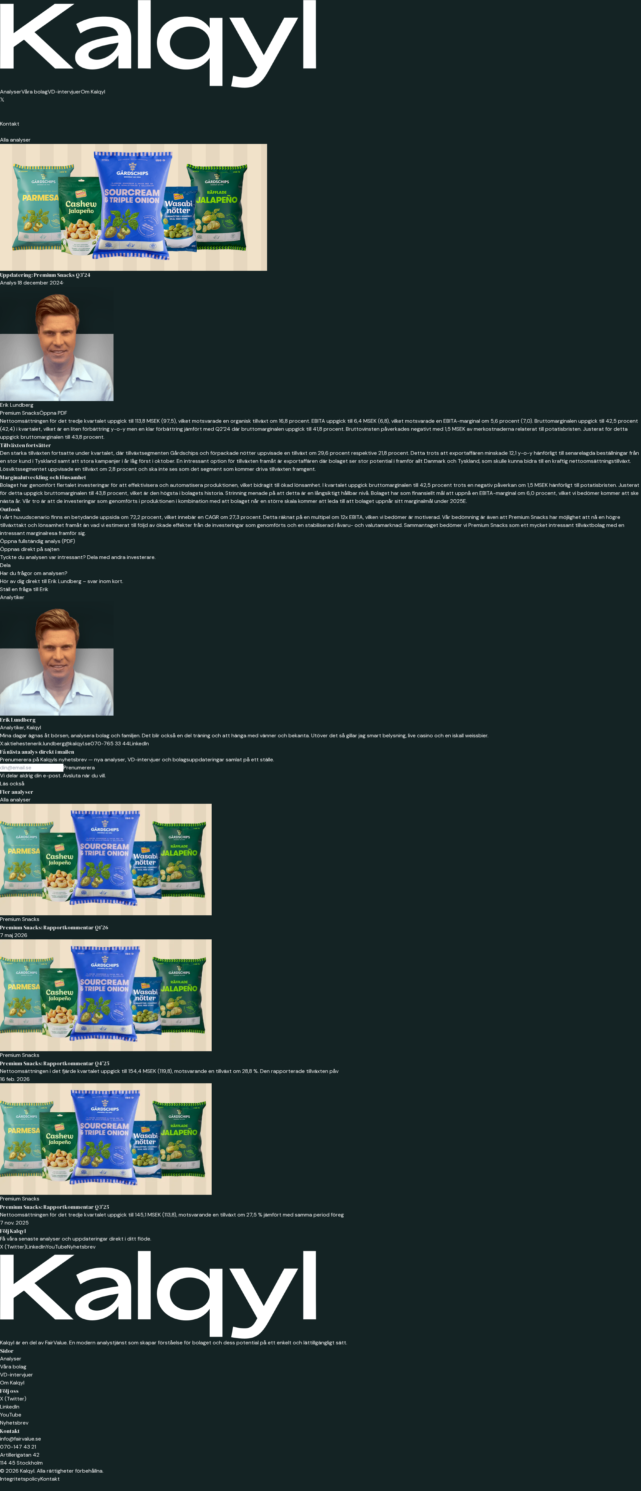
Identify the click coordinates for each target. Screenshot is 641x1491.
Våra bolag (34, 91)
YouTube (56, 1246)
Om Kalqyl (93, 91)
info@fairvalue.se (20, 1438)
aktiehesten (16, 743)
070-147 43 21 (18, 1446)
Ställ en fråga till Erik (24, 589)
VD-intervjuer (64, 91)
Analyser (10, 91)
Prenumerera (79, 767)
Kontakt (9, 123)
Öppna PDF (53, 412)
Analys (8, 282)
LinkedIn (139, 743)
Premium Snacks (19, 412)
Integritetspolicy (20, 1478)
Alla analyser (15, 139)
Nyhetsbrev (81, 1246)
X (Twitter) (13, 1246)
